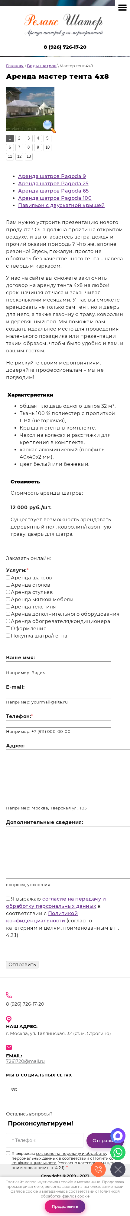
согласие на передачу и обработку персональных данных (59, 1156)
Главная (15, 65)
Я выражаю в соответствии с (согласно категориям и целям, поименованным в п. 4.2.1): (66, 1160)
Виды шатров (42, 65)
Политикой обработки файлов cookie (80, 1193)
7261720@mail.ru (25, 1061)
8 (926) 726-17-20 (65, 47)
